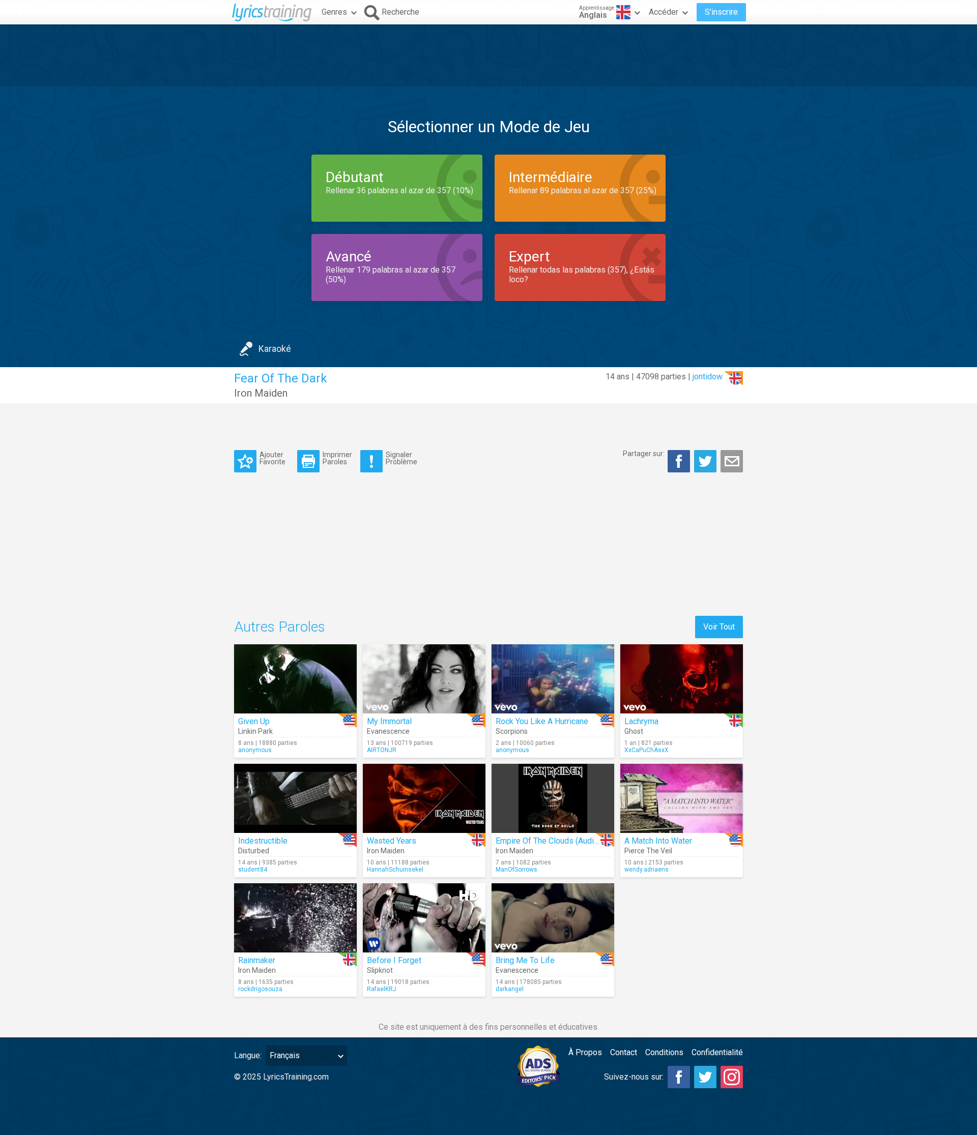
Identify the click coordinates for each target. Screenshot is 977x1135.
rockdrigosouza (260, 989)
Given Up (254, 721)
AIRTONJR (381, 750)
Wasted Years (391, 841)
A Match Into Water (658, 841)
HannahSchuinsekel (395, 869)
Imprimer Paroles (337, 458)
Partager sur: (644, 453)
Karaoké (274, 348)
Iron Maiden (261, 393)
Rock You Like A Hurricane (542, 721)
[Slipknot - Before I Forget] (424, 917)
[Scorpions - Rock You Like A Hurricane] (553, 678)
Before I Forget (394, 960)
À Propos (585, 1052)
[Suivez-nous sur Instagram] (732, 1077)
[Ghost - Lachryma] (681, 678)
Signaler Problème (401, 458)
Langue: (248, 1055)
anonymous (255, 750)
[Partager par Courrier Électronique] (732, 461)
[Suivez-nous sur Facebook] (679, 1077)
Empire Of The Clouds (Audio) (548, 841)
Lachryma (641, 721)
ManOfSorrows (516, 869)
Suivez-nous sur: (634, 1077)
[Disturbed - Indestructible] (295, 798)
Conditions (664, 1052)
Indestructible (263, 841)
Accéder (663, 12)
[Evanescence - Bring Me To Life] (553, 917)
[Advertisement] (488, 55)
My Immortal (389, 721)
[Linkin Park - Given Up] (295, 678)
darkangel (510, 989)
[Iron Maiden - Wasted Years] (424, 798)
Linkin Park (255, 731)
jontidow (708, 376)
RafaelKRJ (381, 989)
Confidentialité (717, 1052)
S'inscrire (721, 12)
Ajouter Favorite (272, 458)
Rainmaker (256, 960)
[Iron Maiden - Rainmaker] (295, 917)
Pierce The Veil (648, 851)
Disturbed (253, 851)
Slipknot (380, 970)
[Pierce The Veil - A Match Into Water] (681, 798)
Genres (334, 12)
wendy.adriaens (646, 869)
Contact (623, 1052)
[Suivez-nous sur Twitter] (705, 1077)
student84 (252, 869)
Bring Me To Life (525, 960)
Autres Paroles (279, 626)
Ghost (633, 731)
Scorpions (512, 731)
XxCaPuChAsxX (646, 750)
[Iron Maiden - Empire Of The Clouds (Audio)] (553, 798)
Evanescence (388, 731)
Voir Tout (719, 627)
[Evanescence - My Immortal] (424, 678)
